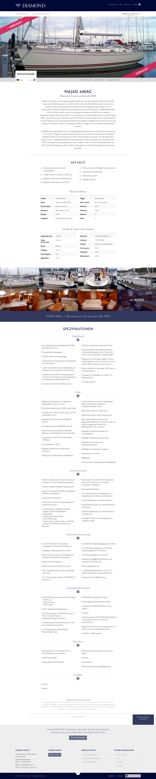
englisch (21, 80)
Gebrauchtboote (99, 80)
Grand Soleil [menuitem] (21, 14)
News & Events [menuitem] (112, 4)
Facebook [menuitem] (140, 4)
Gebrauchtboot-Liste (113, 80)
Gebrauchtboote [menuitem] (130, 14)
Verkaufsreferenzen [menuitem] (90, 762)
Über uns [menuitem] (127, 4)
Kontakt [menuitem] (135, 4)
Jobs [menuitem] (120, 4)
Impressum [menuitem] (120, 776)
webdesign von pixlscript (39, 776)
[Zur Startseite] (30, 5)
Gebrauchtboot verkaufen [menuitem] (92, 758)
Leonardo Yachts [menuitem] (41, 14)
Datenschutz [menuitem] (111, 776)
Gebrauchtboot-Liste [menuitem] (90, 755)
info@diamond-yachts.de (28, 767)
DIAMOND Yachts (86, 80)
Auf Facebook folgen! (134, 776)
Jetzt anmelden (78, 738)
